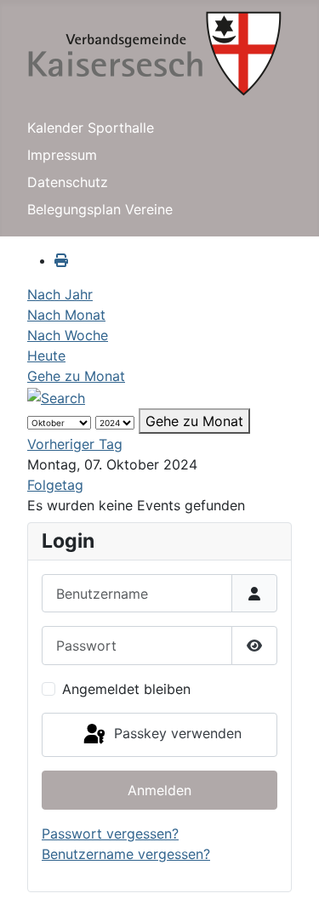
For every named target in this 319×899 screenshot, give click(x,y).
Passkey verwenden (176, 733)
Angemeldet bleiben (126, 688)
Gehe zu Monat (76, 375)
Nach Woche (67, 335)
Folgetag (55, 484)
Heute (46, 355)
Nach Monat (66, 314)
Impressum (62, 154)
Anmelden (159, 790)
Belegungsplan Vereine (100, 209)
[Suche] (56, 396)
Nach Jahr (60, 294)
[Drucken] (61, 260)
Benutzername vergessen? (126, 853)
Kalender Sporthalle (90, 127)
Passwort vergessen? (110, 833)
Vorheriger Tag (74, 443)
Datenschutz (67, 182)
